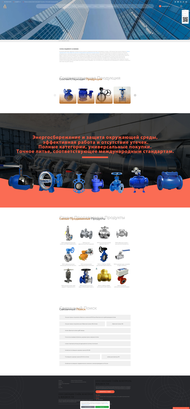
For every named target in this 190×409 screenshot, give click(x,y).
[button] (135, 95)
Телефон (185, 13)
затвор (80, 52)
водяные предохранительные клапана (90, 52)
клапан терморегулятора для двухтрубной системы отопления (81, 343)
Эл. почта (185, 11)
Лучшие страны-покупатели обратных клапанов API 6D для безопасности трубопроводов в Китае (90, 317)
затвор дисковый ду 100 (113, 356)
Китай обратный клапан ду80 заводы (74, 330)
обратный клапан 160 (117, 323)
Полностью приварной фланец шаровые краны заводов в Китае (82, 337)
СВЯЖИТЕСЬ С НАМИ (105, 391)
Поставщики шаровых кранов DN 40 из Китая (77, 356)
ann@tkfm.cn (18, 1)
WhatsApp (185, 15)
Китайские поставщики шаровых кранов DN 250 (77, 350)
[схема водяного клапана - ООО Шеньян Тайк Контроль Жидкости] (19, 6)
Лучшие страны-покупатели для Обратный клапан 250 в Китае (81, 323)
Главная (59, 40)
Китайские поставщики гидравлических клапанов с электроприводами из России (86, 363)
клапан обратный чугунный (73, 52)
